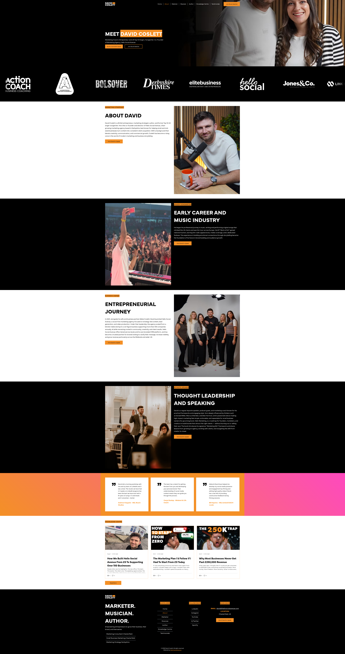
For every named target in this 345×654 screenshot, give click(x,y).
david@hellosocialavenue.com (228, 608)
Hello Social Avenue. (176, 650)
